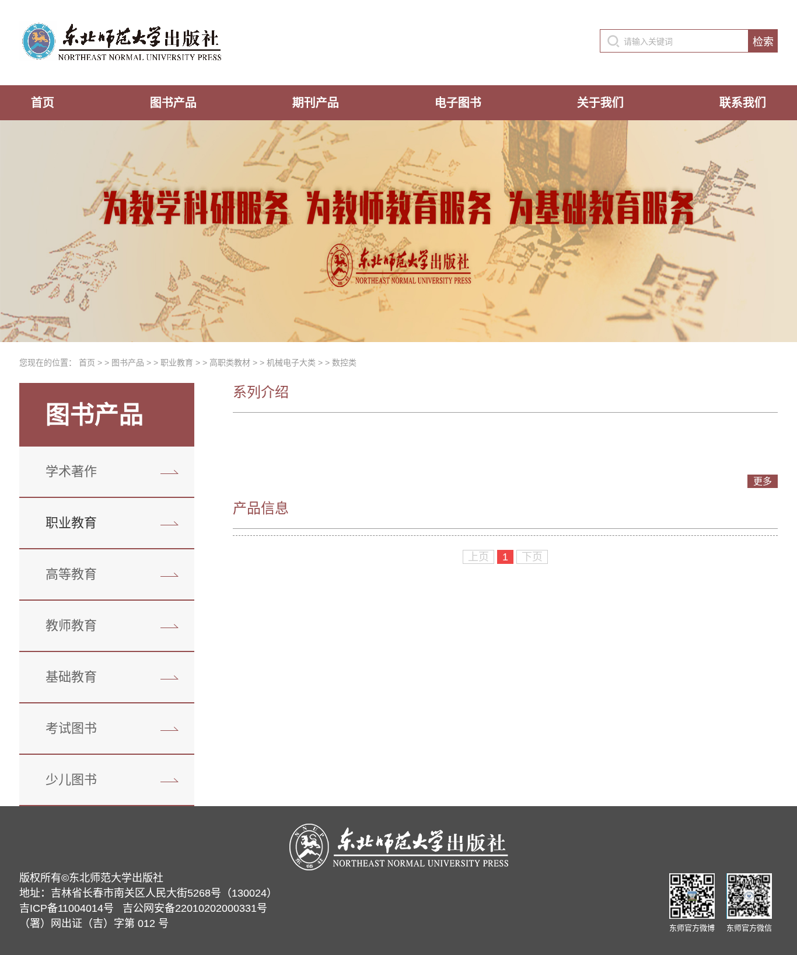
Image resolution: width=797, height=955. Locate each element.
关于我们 (600, 102)
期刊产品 (315, 102)
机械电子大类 (291, 362)
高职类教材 (229, 362)
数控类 (344, 362)
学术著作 (71, 471)
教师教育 (71, 625)
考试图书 (71, 728)
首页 (42, 102)
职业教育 (176, 362)
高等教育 (71, 574)
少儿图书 (71, 779)
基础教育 (71, 677)
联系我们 (742, 102)
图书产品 (173, 102)
